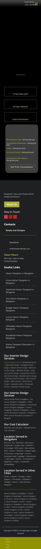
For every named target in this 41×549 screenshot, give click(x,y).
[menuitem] (20, 539)
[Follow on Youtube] (10, 217)
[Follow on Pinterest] (15, 217)
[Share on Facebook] (3, 79)
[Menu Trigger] (36, 3)
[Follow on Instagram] (6, 217)
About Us (12, 204)
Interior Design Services (12, 362)
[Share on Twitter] (3, 82)
